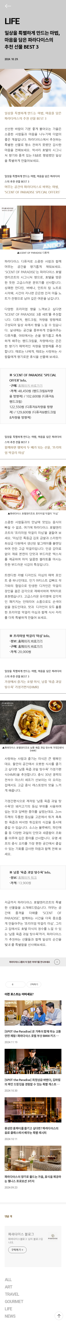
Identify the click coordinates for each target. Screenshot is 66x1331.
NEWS (10, 1316)
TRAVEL (12, 1294)
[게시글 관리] (21, 984)
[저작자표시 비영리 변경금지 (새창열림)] (46, 984)
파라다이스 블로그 (21, 1234)
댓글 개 (8, 1216)
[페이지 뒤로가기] (7, 7)
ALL (8, 1279)
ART (8, 1287)
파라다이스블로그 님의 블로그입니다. (25, 1240)
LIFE (12, 21)
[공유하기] (16, 984)
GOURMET (14, 1301)
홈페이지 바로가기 (30, 385)
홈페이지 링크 (27, 877)
